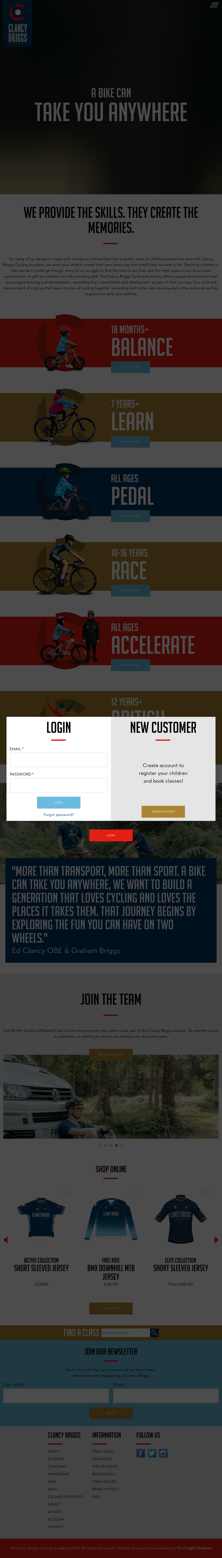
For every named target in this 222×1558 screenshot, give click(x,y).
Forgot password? (59, 814)
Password (22, 774)
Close (111, 835)
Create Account (163, 811)
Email (17, 749)
